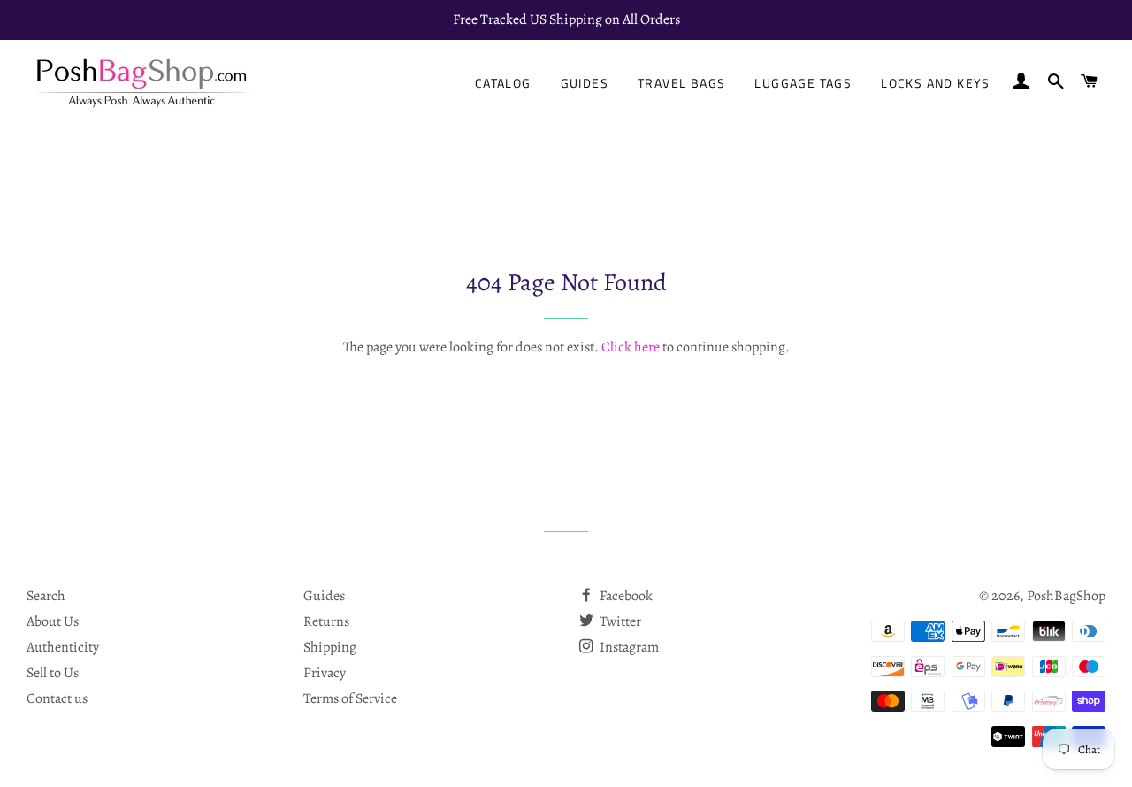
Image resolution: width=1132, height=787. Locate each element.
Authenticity (63, 647)
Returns (326, 621)
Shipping (329, 647)
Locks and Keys (935, 82)
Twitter (619, 621)
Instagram (628, 647)
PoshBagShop (1066, 596)
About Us (53, 621)
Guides (584, 82)
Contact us (57, 698)
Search (46, 596)
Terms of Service (350, 698)
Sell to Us (53, 673)
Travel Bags (681, 82)
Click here (630, 347)
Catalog (503, 82)
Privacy (324, 673)
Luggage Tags (803, 82)
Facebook (625, 596)
